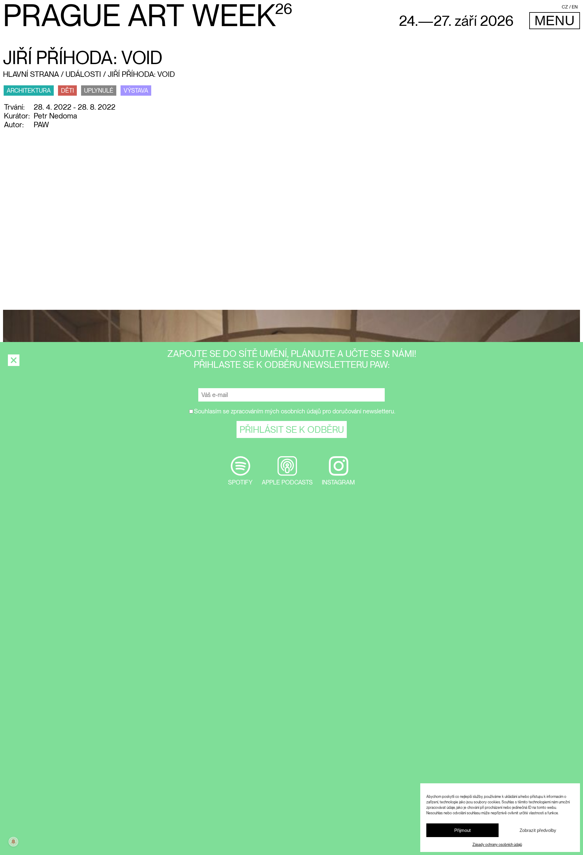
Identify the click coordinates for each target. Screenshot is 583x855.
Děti (67, 90)
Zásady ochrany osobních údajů (497, 845)
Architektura (29, 90)
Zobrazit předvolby (538, 830)
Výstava (136, 90)
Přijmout (462, 830)
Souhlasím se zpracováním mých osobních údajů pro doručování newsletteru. (294, 411)
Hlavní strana (31, 74)
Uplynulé (98, 90)
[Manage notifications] (13, 841)
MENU (554, 20)
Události (83, 74)
